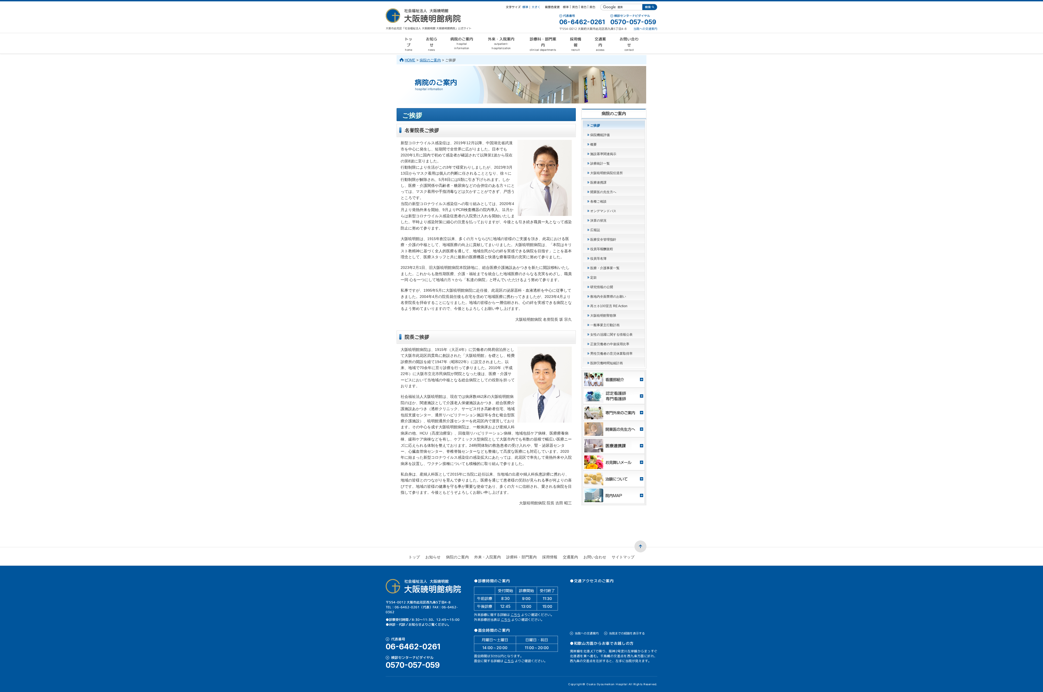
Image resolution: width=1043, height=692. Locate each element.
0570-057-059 (633, 22)
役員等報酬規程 (601, 249)
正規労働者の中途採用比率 (609, 344)
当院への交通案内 (645, 29)
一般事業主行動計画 (605, 325)
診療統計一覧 (600, 163)
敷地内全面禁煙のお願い (608, 296)
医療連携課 (598, 182)
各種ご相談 (598, 201)
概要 (593, 144)
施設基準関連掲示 (603, 154)
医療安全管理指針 (603, 239)
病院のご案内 (430, 60)
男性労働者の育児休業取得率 (611, 354)
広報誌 (595, 230)
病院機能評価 (600, 135)
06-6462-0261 (582, 22)
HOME (410, 60)
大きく (536, 7)
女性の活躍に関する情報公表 (611, 334)
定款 (593, 277)
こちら (515, 614)
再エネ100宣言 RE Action (608, 306)
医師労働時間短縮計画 (606, 363)
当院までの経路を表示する (627, 633)
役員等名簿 (598, 258)
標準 (525, 7)
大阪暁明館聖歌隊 (603, 315)
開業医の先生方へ (603, 192)
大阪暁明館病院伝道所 (606, 173)
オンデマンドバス (603, 211)
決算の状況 (598, 220)
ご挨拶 (595, 125)
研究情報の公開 (601, 287)
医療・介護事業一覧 (605, 268)
